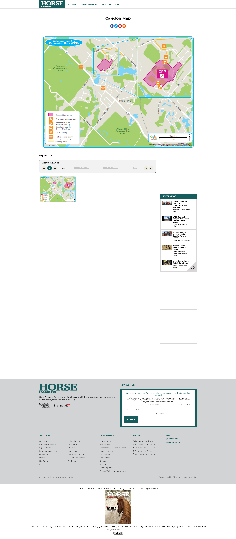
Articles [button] (72, 4)
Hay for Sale (105, 444)
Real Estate (105, 458)
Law (41, 464)
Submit (118, 533)
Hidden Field (186, 405)
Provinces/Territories (183, 209)
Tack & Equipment (76, 458)
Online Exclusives (89, 4)
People (175, 256)
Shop (117, 4)
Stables (103, 461)
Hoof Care (43, 461)
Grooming (44, 454)
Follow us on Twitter (143, 451)
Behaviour (44, 441)
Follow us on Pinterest (144, 448)
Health (42, 458)
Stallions (103, 464)
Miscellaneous (74, 441)
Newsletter (106, 4)
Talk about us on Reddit (145, 454)
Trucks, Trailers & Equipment (113, 471)
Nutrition (72, 444)
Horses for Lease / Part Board (113, 448)
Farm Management (48, 451)
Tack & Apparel (106, 468)
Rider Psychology (76, 454)
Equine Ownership (47, 444)
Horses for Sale (106, 451)
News (174, 209)
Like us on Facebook (143, 441)
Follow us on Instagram (145, 444)
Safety (175, 227)
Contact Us (172, 439)
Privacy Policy (174, 442)
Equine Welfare (177, 225)
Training (72, 461)
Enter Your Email (151, 405)
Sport (174, 211)
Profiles (71, 448)
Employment (106, 441)
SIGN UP (131, 420)
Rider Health (74, 451)
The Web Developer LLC (185, 477)
